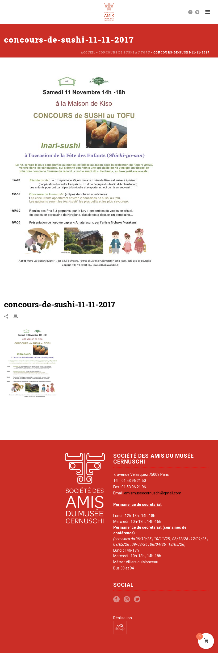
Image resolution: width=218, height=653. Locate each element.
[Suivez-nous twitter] (137, 599)
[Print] (18, 316)
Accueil (88, 52)
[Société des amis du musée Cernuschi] (109, 12)
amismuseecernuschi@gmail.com (152, 493)
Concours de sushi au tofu (124, 52)
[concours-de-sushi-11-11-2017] (109, 182)
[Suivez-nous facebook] (116, 599)
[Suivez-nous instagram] (127, 599)
